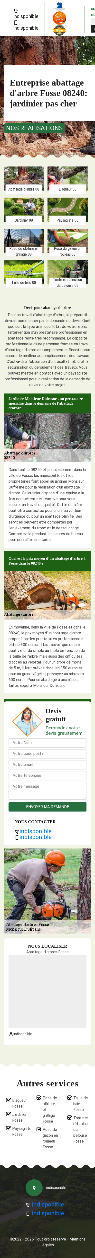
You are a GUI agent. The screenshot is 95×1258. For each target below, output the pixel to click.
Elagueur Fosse (19, 1103)
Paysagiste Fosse (20, 1131)
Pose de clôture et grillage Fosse (50, 1110)
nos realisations (34, 128)
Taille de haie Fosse (80, 1104)
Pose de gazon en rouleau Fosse (50, 1138)
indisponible (25, 16)
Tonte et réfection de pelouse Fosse (81, 1130)
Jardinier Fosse (19, 1117)
